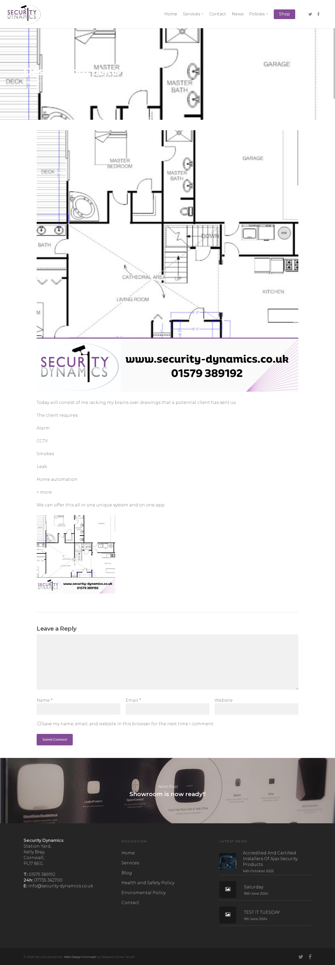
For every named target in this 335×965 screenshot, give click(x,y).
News (237, 14)
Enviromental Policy (143, 892)
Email (133, 700)
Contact (217, 14)
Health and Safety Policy (147, 882)
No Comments (246, 77)
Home (170, 14)
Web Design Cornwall (80, 957)
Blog (126, 872)
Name (45, 700)
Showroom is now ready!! (167, 790)
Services (191, 14)
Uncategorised (99, 81)
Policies (257, 14)
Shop (284, 14)
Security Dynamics (42, 81)
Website (224, 700)
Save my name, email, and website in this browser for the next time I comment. (128, 723)
